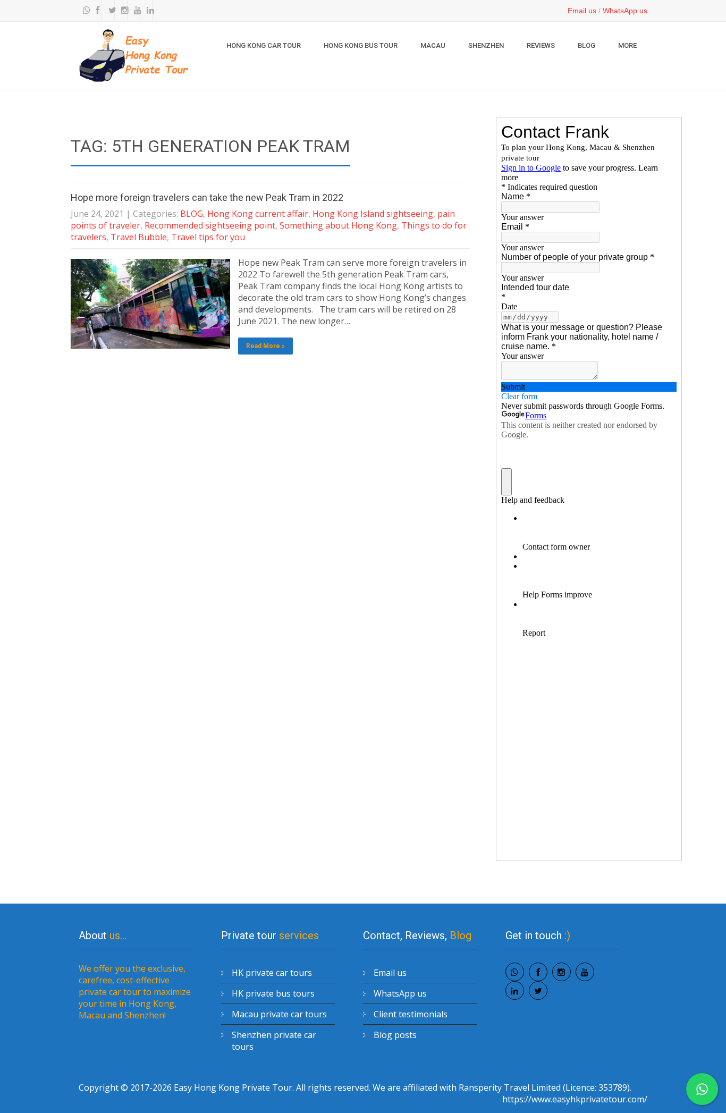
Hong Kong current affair (257, 214)
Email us (582, 10)
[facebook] (96, 10)
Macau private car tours (279, 1014)
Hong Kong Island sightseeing (373, 214)
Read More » (265, 346)
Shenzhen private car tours (274, 1040)
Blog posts (395, 1035)
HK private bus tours (273, 993)
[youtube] (135, 10)
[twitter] (109, 10)
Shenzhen (486, 45)
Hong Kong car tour (263, 45)
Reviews (541, 45)
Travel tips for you (208, 237)
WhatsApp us (625, 10)
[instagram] (122, 10)
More (627, 45)
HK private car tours (272, 973)
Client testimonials (411, 1014)
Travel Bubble (139, 237)
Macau (432, 45)
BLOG (586, 45)
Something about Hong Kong (338, 225)
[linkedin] (147, 10)
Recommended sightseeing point (210, 225)
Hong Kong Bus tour (361, 45)
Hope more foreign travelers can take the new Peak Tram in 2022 (207, 197)
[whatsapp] (84, 10)
